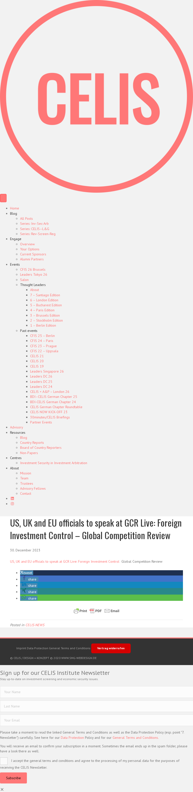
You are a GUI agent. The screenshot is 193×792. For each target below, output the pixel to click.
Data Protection (37, 648)
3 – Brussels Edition (45, 315)
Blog (13, 213)
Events (15, 264)
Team (24, 478)
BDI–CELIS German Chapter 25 (53, 396)
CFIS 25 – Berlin (42, 335)
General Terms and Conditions (69, 648)
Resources (17, 432)
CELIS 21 (37, 356)
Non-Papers (29, 453)
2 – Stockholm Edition (46, 320)
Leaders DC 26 (41, 376)
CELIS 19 (37, 366)
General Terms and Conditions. (136, 737)
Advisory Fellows (33, 488)
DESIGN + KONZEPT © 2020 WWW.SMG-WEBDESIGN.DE (59, 658)
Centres (16, 458)
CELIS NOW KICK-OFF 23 (49, 412)
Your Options (29, 249)
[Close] (2, 789)
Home (14, 208)
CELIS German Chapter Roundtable (56, 407)
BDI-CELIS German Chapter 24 (53, 402)
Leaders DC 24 (41, 386)
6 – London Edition (44, 300)
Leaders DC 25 (41, 381)
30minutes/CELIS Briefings (50, 417)
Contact (25, 493)
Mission (25, 473)
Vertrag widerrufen (111, 648)
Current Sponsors (33, 254)
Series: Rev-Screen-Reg (38, 234)
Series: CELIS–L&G (34, 229)
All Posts (26, 218)
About (34, 289)
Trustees (26, 483)
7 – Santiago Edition (45, 295)
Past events (28, 330)
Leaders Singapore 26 (47, 371)
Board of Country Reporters (41, 447)
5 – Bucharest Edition (46, 305)
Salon (24, 279)
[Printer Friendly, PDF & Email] (96, 611)
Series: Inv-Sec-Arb (34, 223)
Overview (27, 244)
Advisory (16, 427)
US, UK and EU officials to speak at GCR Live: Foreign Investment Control (64, 561)
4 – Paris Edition (42, 310)
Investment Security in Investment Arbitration (53, 463)
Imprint (21, 648)
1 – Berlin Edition (43, 325)
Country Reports (32, 442)
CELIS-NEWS (34, 625)
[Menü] (3, 198)
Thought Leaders (33, 284)
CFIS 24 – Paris (41, 340)
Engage (15, 239)
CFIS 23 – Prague (43, 346)
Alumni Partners (32, 259)
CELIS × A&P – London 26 (49, 391)
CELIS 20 (37, 361)
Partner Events (41, 422)
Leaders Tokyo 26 (33, 274)
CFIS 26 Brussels (32, 269)
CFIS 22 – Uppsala (44, 351)
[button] (26, 572)
